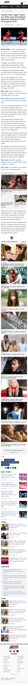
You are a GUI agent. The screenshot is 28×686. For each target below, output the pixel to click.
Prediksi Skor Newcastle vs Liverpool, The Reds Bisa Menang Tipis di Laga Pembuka (13, 587)
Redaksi (6, 678)
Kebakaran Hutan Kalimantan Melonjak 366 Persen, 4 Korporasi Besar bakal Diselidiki (17, 628)
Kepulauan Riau (21, 668)
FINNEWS (5, 661)
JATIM (11, 6)
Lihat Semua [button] (13, 674)
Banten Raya (20, 661)
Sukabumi (6, 666)
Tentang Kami (12, 678)
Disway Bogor (6, 656)
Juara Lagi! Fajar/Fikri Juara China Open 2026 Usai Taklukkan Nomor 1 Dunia (9, 475)
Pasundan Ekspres (7, 670)
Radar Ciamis (6, 662)
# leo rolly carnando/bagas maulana (10, 462)
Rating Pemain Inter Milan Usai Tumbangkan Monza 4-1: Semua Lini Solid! (13, 571)
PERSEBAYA (18, 6)
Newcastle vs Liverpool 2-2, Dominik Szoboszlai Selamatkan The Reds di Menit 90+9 (17, 551)
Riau (19, 670)
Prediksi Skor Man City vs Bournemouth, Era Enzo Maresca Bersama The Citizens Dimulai (14, 577)
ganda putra (7, 58)
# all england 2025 (9, 460)
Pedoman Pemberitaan (6, 679)
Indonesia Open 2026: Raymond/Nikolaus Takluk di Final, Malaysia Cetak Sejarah (9, 484)
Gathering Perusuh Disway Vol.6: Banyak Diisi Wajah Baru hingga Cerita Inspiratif (18, 637)
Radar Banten (20, 662)
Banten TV (20, 659)
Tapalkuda (6, 659)
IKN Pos (19, 665)
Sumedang (6, 668)
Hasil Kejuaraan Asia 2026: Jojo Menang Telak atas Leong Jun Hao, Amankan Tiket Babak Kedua (10, 514)
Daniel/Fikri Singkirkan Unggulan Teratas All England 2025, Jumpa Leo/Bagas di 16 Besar (14, 162)
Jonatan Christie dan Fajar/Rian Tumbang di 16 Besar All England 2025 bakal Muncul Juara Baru (14, 93)
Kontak (2, 678)
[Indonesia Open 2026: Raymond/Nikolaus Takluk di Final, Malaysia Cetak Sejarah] (23, 485)
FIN (18, 666)
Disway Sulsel (20, 656)
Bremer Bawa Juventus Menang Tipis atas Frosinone (18, 534)
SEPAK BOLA (24, 6)
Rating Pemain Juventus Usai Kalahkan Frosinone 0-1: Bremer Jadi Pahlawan (18, 526)
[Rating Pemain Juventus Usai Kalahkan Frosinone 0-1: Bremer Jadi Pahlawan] (4, 527)
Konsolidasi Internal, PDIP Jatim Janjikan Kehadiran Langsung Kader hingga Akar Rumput (18, 559)
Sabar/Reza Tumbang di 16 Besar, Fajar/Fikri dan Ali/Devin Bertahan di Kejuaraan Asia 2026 (9, 504)
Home (3, 11)
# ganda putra (5, 465)
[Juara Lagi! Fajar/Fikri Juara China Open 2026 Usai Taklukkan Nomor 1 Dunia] (23, 477)
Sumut (19, 671)
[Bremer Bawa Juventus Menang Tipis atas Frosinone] (4, 535)
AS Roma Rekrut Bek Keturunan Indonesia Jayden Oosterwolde (11, 582)
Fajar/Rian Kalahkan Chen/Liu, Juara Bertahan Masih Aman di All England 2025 (13, 101)
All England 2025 (7, 51)
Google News (14, 452)
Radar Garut (6, 665)
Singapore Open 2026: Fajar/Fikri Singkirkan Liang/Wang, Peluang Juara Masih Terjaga (8, 494)
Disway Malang (21, 658)
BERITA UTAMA (4, 6)
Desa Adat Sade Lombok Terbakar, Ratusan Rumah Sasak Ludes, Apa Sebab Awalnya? (14, 593)
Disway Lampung (7, 658)
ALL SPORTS (9, 11)
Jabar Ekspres (7, 671)
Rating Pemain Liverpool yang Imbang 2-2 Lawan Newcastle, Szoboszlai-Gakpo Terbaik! (17, 542)
